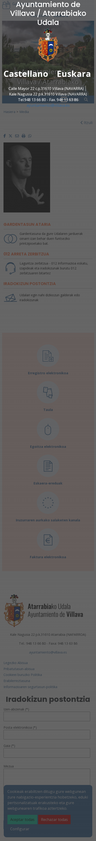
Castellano (25, 73)
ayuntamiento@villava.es (48, 105)
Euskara (74, 73)
